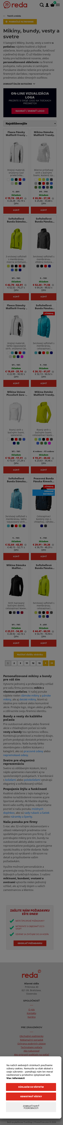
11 (27, 663)
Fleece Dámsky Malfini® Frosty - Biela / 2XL (16, 308)
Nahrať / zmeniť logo (30, 110)
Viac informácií (15, 1078)
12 (33, 663)
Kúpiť (16, 210)
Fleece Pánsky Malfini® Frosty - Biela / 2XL (16, 134)
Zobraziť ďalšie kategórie (17, 84)
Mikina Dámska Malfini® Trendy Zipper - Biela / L (44, 134)
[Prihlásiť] (47, 5)
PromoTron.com (41, 1122)
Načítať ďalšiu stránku (30, 654)
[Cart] (52, 5)
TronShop (28, 1122)
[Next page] (45, 663)
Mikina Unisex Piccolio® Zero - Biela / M (16, 394)
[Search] (42, 5)
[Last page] (52, 663)
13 (39, 663)
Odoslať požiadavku (30, 943)
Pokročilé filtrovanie (21, 21)
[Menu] (57, 5)
